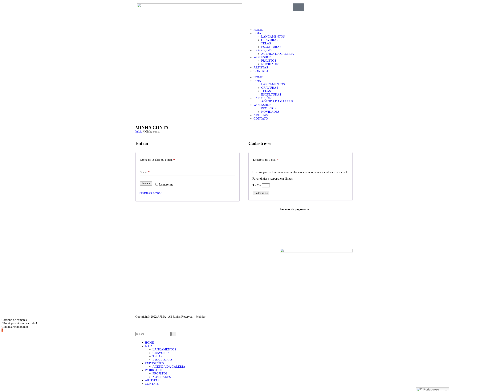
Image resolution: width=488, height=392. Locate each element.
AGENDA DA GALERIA (277, 53)
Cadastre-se (261, 193)
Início (138, 131)
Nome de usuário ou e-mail (164, 159)
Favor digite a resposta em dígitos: (272, 178)
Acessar (146, 183)
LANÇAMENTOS (273, 36)
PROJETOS (268, 60)
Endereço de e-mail (272, 159)
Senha (151, 171)
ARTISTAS (261, 67)
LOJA (257, 33)
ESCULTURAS (271, 46)
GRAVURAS (269, 40)
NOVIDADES (270, 64)
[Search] (173, 334)
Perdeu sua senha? (150, 192)
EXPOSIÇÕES (263, 50)
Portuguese (431, 389)
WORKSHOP (262, 57)
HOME (258, 29)
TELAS (266, 43)
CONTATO (261, 70)
